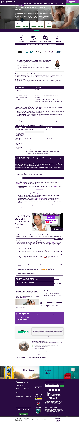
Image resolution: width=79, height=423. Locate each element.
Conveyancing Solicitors (21, 5)
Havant (27, 295)
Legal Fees (28, 44)
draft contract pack (39, 189)
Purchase (18, 178)
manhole (44, 244)
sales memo (55, 186)
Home (15, 5)
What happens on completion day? (27, 207)
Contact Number (27, 388)
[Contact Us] (72, 4)
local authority (46, 190)
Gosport (35, 293)
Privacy (27, 409)
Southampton (23, 295)
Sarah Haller (57, 67)
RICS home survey (39, 192)
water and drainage (53, 190)
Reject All (57, 420)
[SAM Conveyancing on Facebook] (55, 389)
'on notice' (59, 199)
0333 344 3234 (72, 1)
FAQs (55, 44)
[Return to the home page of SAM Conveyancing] (8, 2)
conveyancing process (20, 183)
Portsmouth (17, 295)
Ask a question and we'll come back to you (23, 397)
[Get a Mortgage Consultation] (59, 372)
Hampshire (24, 297)
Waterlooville (33, 295)
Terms (23, 409)
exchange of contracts (40, 198)
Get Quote (18, 26)
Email (17, 392)
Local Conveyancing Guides (48, 44)
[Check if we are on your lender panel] (45, 38)
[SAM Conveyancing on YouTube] (58, 389)
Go (62, 3)
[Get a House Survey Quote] (20, 372)
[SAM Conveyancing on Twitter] (52, 389)
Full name (18, 388)
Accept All (57, 418)
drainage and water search (53, 242)
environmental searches (23, 192)
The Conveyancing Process (36, 44)
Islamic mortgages (53, 342)
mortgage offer (36, 193)
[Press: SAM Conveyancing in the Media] (39, 49)
